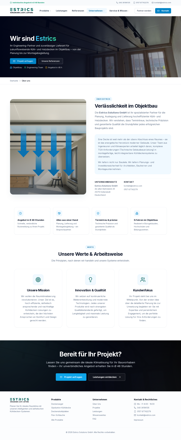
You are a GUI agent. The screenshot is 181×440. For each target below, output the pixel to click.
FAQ (94, 419)
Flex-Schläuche (58, 415)
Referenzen (78, 10)
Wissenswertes (99, 415)
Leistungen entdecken (105, 377)
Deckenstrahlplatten (60, 411)
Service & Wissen (118, 10)
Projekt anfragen (25, 61)
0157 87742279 (131, 189)
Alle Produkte (57, 420)
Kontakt (165, 11)
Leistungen (61, 10)
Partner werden (144, 11)
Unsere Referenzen (51, 61)
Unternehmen (96, 10)
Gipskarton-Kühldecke (61, 408)
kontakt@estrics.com (133, 186)
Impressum (138, 420)
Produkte (44, 10)
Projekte (96, 408)
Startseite (14, 81)
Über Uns (97, 404)
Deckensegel (57, 404)
